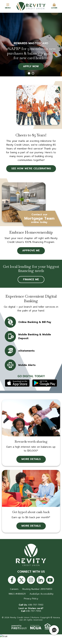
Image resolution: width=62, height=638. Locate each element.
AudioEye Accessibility (41, 594)
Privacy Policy (31, 598)
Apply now (31, 66)
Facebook (12, 580)
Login (54, 7)
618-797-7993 (35, 604)
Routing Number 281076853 (37, 589)
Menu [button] (8, 7)
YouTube (50, 580)
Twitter (21, 580)
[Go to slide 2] (33, 73)
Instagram (31, 580)
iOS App (17, 383)
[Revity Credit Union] (31, 6)
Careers (14, 589)
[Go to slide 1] (29, 73)
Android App (44, 383)
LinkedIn (41, 580)
